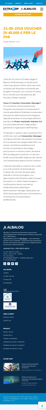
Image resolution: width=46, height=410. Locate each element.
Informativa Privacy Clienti (12, 349)
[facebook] (8, 263)
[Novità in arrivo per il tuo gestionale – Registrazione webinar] (11, 380)
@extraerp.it (14, 258)
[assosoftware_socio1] (10, 303)
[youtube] (12, 263)
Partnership (7, 283)
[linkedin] (4, 263)
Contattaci (7, 320)
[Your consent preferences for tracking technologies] (42, 406)
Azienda (6, 273)
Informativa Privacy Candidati (14, 345)
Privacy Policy (8, 332)
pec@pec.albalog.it (27, 258)
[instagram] (16, 263)
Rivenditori (7, 279)
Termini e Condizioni (10, 338)
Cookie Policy (8, 335)
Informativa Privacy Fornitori (13, 342)
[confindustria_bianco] (11, 289)
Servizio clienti (8, 317)
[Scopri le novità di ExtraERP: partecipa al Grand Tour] (11, 367)
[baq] (7, 294)
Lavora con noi (8, 276)
